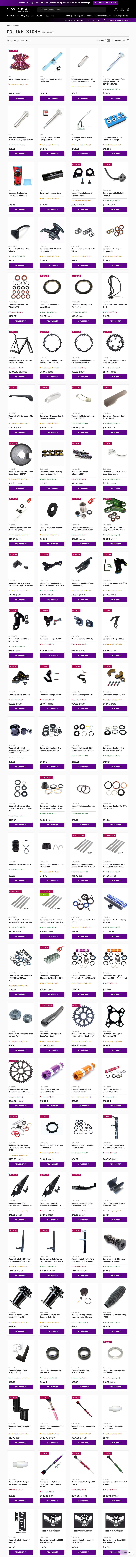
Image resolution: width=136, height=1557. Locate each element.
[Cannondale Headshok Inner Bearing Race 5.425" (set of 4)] (21, 902)
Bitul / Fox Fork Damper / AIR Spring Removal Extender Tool (83, 80)
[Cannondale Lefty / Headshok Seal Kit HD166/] (84, 1127)
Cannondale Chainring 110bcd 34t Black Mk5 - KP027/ (51, 361)
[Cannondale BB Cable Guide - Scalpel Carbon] (52, 231)
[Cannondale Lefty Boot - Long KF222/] (115, 1297)
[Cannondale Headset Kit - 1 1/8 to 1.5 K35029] (115, 788)
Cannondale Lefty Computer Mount (19, 1427)
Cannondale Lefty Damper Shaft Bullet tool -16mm (19, 1483)
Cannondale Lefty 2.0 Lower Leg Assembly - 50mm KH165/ (20, 1260)
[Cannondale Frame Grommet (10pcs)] (52, 510)
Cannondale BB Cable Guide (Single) (19, 250)
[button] (128, 9)
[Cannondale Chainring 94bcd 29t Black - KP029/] (115, 343)
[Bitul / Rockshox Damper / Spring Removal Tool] (52, 120)
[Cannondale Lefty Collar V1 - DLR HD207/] (115, 1353)
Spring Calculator (122, 16)
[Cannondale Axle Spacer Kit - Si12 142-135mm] (84, 175)
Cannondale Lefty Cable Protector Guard (18, 1371)
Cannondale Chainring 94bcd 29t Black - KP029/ (114, 361)
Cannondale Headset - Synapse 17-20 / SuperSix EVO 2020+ (52, 807)
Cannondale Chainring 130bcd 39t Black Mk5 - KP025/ (83, 361)
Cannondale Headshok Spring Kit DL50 (114, 921)
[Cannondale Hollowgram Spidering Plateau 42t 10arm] (21, 1072)
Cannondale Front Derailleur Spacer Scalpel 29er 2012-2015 (52, 584)
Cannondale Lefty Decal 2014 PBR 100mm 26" (51, 1541)
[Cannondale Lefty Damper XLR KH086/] (115, 1464)
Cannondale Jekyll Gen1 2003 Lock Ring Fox (51, 1146)
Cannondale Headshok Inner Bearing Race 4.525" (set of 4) (83, 865)
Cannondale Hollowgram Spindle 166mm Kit (112, 1090)
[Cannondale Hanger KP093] (115, 621)
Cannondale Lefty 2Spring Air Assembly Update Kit (114, 1260)
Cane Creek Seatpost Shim (50, 193)
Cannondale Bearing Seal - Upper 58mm (50, 305)
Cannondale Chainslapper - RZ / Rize (21, 417)
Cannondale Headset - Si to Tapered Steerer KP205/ (113, 749)
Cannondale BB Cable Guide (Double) (114, 194)
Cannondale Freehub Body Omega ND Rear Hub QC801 (82, 528)
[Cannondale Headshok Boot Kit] (21, 846)
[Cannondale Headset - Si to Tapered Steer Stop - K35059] (84, 730)
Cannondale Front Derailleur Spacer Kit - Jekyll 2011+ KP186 (21, 584)
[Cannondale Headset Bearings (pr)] (84, 788)
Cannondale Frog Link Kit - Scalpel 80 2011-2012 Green (113, 528)
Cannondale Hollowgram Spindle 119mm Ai (49, 1090)
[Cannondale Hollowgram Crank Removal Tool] (21, 1016)
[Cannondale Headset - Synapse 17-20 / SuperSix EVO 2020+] (52, 788)
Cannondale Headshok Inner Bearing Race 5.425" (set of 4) (20, 921)
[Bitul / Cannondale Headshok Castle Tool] (52, 62)
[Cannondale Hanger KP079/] (84, 621)
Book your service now (107, 3)
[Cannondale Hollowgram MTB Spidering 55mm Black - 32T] (84, 1016)
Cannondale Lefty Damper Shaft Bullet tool (113, 1427)
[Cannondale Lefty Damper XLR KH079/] (84, 1464)
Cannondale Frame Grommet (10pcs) (51, 528)
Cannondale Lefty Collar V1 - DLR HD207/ (114, 1371)
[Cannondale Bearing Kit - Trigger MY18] (21, 287)
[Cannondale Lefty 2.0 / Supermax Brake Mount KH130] (21, 1186)
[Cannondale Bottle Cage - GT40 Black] (115, 287)
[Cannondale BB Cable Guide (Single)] (21, 231)
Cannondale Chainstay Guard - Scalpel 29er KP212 (83, 417)
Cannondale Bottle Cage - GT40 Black (115, 305)
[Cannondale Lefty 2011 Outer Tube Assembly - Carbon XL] (84, 1241)
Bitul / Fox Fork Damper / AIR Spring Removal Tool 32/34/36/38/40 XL (114, 81)
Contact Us (50, 16)
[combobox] (72, 9)
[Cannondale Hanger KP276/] (52, 677)
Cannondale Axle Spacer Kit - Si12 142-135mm (83, 194)
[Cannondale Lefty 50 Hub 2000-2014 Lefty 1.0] (21, 1297)
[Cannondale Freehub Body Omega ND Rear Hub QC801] (84, 510)
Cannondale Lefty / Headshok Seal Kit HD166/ (83, 1146)
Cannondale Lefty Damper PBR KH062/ (83, 1427)
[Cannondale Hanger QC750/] (115, 677)
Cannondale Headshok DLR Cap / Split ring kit (52, 865)
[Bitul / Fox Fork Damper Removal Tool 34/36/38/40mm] (21, 120)
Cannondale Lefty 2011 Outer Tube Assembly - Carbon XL (83, 1260)
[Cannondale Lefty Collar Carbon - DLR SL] (84, 1353)
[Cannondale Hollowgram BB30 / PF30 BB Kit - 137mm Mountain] (21, 958)
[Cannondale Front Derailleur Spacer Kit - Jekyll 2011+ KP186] (21, 565)
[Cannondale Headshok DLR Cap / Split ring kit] (52, 846)
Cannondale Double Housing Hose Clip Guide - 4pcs (51, 473)
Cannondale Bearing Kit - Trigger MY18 (18, 305)
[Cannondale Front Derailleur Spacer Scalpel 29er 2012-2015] (52, 565)
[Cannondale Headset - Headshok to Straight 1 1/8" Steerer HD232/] (21, 730)
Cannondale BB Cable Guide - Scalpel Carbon (51, 250)
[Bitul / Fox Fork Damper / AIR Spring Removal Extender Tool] (84, 62)
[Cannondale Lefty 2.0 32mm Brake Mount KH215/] (84, 1186)
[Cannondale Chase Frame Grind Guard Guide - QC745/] (21, 454)
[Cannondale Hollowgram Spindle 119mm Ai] (52, 1072)
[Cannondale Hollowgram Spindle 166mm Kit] (115, 1072)
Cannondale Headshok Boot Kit (21, 864)
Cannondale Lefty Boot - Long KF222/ (114, 1316)
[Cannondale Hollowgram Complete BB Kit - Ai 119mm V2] (84, 958)
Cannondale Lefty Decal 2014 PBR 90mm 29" (83, 1541)
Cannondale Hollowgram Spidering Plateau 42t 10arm (20, 1090)
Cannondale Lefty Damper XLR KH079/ (83, 1483)
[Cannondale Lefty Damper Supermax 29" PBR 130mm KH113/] (52, 1464)
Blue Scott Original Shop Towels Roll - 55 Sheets (18, 194)
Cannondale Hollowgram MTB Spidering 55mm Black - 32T (83, 1035)
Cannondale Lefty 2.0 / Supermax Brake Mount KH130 (20, 1204)
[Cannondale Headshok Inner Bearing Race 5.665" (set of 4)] (52, 902)
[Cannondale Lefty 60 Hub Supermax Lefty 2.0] (52, 1297)
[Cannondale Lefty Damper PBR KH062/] (84, 1408)
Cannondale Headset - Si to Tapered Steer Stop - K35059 (83, 749)
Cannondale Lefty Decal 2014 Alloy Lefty (20, 1541)
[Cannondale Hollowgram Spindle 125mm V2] (84, 1072)
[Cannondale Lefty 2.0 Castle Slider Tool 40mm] (115, 1186)
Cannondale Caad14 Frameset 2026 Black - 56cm (20, 361)
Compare (100, 40)
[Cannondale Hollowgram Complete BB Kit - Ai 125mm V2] (115, 958)
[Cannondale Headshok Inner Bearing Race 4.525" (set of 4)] (84, 846)
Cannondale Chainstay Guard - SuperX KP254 (115, 417)
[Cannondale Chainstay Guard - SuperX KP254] (115, 398)
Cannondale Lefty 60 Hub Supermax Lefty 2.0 (50, 1316)
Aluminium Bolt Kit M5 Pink (19, 79)
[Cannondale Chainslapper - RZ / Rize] (21, 398)
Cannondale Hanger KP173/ (19, 695)
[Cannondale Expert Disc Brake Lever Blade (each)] (115, 454)
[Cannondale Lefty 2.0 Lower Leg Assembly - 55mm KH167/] (52, 1241)
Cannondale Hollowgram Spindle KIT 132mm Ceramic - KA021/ (20, 1147)
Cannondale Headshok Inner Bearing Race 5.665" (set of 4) (51, 921)
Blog (70, 16)
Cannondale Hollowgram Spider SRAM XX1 (112, 1035)
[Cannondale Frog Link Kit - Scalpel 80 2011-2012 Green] (115, 510)
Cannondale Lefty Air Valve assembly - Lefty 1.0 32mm (82, 1316)
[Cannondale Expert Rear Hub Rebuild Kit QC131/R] (21, 510)
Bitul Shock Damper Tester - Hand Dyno (82, 138)
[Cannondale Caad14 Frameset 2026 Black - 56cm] (21, 343)
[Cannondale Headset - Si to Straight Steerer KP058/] (52, 730)
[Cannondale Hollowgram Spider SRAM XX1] (115, 1016)
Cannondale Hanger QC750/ (114, 695)
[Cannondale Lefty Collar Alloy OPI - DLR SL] (52, 1353)
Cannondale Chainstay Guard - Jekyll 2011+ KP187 (52, 417)
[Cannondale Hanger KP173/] (21, 677)
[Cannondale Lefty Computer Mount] (21, 1408)
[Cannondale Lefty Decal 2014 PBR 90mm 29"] (84, 1522)
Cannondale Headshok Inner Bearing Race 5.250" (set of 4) (114, 865)
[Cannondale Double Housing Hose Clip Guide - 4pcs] (52, 454)
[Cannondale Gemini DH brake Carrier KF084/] (84, 565)
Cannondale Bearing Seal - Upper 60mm (82, 305)
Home (8, 25)
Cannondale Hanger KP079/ (82, 639)
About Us (39, 16)
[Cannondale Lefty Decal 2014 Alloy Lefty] (21, 1522)
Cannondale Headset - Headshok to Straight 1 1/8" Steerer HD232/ (19, 750)
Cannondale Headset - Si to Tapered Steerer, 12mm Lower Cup (20, 808)
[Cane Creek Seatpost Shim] (52, 175)
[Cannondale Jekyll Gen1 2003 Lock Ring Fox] (52, 1127)
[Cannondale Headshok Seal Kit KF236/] (84, 902)
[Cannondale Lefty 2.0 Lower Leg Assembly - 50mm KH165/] (21, 1241)
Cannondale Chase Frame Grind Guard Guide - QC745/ (21, 473)
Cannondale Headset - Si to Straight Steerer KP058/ (50, 749)
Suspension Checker (84, 16)
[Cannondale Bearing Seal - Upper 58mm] (52, 287)
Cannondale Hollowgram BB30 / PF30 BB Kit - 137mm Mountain (20, 978)
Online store (15, 25)
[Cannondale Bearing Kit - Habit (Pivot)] (84, 231)
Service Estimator (104, 16)
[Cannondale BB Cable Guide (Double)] (115, 175)
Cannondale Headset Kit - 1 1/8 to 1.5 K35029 (115, 807)
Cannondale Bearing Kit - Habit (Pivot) (83, 250)
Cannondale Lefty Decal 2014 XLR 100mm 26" (114, 1541)
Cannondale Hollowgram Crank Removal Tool (21, 1035)
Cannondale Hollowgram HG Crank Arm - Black (51, 1035)
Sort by (9, 40)
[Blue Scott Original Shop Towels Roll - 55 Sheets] (21, 175)
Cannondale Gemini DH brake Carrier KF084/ (83, 584)
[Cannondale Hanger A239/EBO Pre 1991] (115, 565)
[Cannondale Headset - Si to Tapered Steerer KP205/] (115, 730)
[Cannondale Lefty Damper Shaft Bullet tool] (115, 1408)
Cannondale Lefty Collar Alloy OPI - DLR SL (51, 1371)
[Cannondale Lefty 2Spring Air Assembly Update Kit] (115, 1241)
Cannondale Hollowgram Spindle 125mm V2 (81, 1090)
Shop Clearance (27, 16)
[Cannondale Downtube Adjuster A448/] (84, 454)
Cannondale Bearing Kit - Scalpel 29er (112, 250)
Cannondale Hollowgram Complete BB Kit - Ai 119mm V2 (83, 977)
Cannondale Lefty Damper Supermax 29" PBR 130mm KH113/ (50, 1484)
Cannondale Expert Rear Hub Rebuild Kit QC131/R (20, 528)
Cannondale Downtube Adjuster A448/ (80, 473)
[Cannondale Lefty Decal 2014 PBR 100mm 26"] (52, 1522)
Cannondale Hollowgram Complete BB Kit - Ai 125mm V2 (115, 977)
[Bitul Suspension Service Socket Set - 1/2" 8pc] (115, 120)
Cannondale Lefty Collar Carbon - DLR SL (81, 1371)
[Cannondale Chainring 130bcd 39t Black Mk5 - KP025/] (84, 343)
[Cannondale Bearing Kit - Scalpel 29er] (115, 231)
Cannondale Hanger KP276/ (51, 695)
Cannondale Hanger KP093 (113, 639)
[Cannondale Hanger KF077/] (52, 621)
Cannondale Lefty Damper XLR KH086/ (115, 1483)
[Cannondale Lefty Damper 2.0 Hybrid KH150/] (52, 1408)
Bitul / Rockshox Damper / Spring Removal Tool (50, 138)
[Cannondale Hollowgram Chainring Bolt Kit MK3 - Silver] (52, 958)
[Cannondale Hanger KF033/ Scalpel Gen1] (21, 621)
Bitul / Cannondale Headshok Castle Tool (51, 80)
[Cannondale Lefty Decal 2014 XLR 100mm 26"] (115, 1522)
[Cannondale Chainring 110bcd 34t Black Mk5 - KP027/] (52, 343)
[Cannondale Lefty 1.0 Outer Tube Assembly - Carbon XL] (115, 1127)
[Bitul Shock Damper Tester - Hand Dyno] (84, 120)
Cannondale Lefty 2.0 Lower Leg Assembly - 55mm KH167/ (52, 1260)
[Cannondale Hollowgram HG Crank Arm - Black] (52, 1016)
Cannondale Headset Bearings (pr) (83, 807)
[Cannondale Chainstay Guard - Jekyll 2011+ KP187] (52, 398)
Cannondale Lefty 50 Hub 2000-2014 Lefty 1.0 (18, 1316)
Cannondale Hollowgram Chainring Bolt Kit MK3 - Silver (51, 977)
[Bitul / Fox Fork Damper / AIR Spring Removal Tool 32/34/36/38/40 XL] (115, 62)
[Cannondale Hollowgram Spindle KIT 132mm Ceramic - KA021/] (21, 1127)
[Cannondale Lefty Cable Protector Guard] (21, 1353)
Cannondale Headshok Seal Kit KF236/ (83, 921)
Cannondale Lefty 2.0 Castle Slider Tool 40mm (114, 1204)
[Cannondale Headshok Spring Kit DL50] (115, 902)
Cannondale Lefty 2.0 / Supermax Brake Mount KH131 (51, 1204)
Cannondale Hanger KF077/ (50, 639)
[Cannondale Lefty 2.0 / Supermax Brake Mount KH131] (52, 1186)
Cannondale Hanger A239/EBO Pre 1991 (115, 584)
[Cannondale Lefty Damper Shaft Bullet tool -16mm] (21, 1464)
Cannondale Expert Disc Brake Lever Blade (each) (114, 473)
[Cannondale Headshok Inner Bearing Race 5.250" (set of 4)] (115, 846)
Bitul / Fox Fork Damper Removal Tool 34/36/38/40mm (21, 138)
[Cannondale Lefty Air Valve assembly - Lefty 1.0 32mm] (84, 1297)
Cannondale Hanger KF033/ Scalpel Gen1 (19, 640)
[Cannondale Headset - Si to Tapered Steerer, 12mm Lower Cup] (21, 788)
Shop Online (11, 16)
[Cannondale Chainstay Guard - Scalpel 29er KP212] (84, 398)
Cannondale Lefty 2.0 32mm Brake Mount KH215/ (82, 1204)
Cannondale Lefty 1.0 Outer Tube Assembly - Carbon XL (114, 1146)
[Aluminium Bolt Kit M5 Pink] (21, 62)
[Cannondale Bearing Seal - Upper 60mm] (84, 287)
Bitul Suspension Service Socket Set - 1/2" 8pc (112, 138)
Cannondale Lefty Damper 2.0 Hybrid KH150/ (51, 1427)
